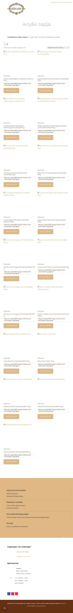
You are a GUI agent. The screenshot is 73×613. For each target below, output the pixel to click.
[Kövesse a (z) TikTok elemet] (16, 593)
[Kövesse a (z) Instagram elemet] (12, 593)
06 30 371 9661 (23, 552)
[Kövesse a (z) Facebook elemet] (8, 593)
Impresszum (41, 606)
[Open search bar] (5, 608)
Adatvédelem (31, 606)
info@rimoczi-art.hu (23, 556)
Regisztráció (11, 90)
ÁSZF (63, 603)
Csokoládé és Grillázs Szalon (17, 37)
